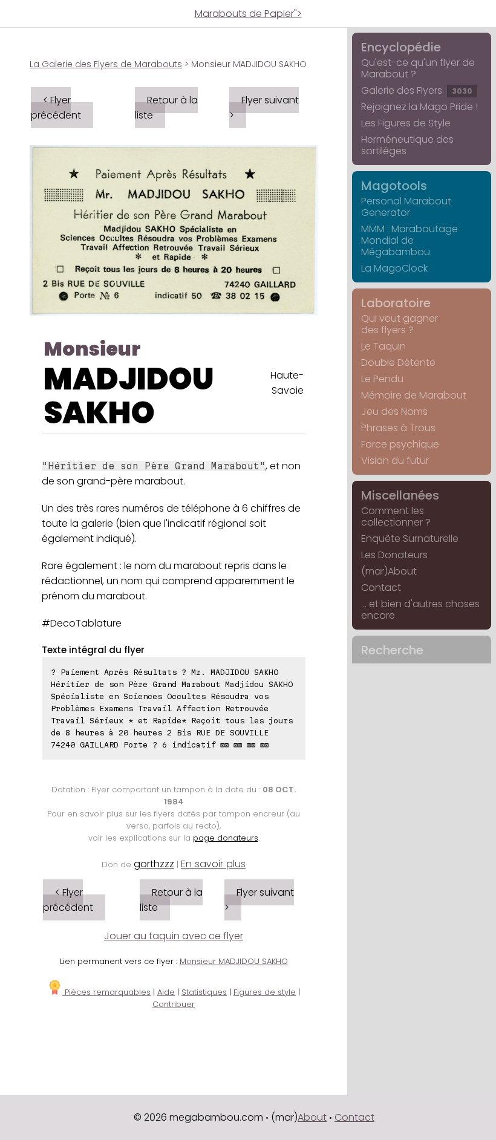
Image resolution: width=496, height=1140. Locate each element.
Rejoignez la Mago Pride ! (419, 107)
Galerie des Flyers (416, 90)
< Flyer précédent (56, 107)
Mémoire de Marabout (413, 395)
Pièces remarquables (106, 992)
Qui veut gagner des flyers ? (399, 324)
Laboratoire (396, 303)
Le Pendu (382, 379)
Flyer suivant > (264, 107)
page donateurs (225, 838)
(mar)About (389, 571)
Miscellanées (400, 495)
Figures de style (264, 992)
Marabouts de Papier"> (248, 14)
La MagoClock (394, 268)
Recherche (392, 650)
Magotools (394, 185)
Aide (166, 992)
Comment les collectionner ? (396, 516)
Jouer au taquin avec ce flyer (173, 936)
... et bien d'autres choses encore (420, 609)
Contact (381, 587)
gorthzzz (154, 864)
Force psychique (400, 444)
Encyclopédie (401, 47)
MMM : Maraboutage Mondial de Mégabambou (409, 240)
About (312, 1117)
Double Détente (398, 363)
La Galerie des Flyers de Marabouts (106, 64)
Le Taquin (383, 346)
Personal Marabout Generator (406, 207)
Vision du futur (395, 460)
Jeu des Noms (394, 412)
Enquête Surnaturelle (409, 539)
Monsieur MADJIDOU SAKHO (234, 961)
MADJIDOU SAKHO (129, 395)
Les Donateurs (394, 555)
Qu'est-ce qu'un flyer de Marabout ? (418, 68)
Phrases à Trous (398, 428)
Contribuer (173, 1004)
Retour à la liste (166, 107)
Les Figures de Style (406, 123)
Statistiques (204, 992)
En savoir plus (213, 864)
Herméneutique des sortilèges (407, 145)
